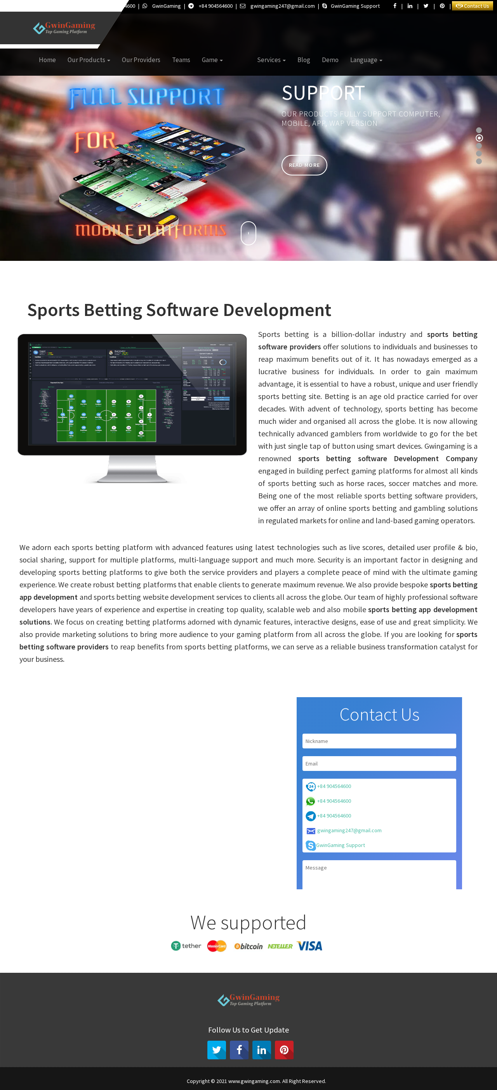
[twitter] (426, 5)
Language (364, 60)
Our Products (87, 60)
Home (47, 60)
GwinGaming (166, 5)
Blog (303, 60)
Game (210, 60)
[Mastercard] (217, 945)
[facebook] (394, 5)
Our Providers (141, 60)
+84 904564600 (215, 5)
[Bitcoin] (248, 945)
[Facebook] (239, 1050)
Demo (330, 60)
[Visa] (311, 945)
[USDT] (186, 945)
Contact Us (476, 5)
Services (269, 60)
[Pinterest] (284, 1050)
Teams (181, 60)
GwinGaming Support (355, 5)
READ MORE (304, 164)
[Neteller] (279, 945)
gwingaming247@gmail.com (282, 5)
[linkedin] (410, 5)
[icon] (248, 233)
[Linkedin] (261, 1050)
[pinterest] (442, 5)
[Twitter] (216, 1050)
